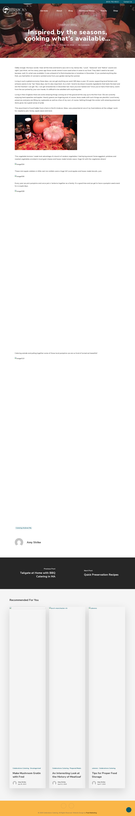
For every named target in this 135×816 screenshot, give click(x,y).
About (59, 11)
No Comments (84, 45)
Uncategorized (35, 768)
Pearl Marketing (91, 813)
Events (104, 11)
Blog (70, 11)
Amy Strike (51, 45)
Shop (115, 11)
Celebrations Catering (67, 25)
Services (44, 11)
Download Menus (86, 11)
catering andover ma (23, 528)
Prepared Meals (75, 768)
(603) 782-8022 (112, 2)
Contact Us (127, 2)
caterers (95, 768)
